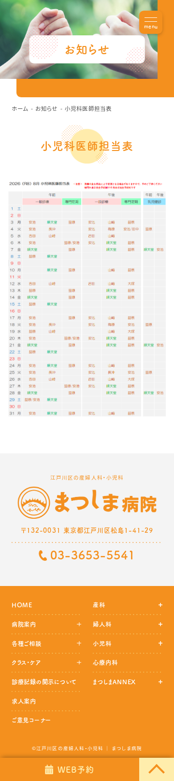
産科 (99, 605)
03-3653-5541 (93, 555)
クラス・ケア (26, 662)
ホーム (20, 108)
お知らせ (46, 108)
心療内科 (105, 662)
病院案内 (24, 624)
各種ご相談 (27, 643)
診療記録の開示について (44, 682)
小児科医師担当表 (88, 108)
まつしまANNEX (114, 682)
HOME (22, 605)
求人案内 (24, 701)
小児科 (102, 643)
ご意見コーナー (31, 720)
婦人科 (102, 624)
